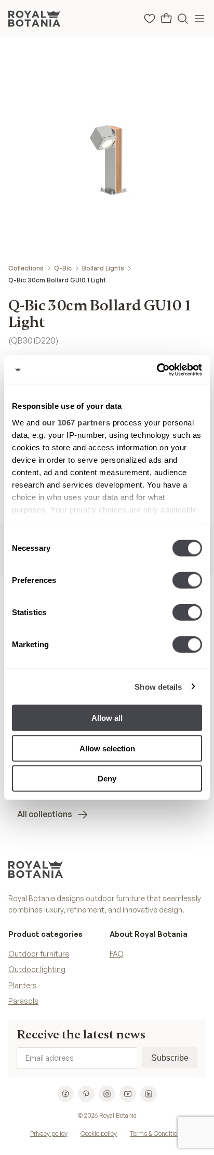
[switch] (187, 580)
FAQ (117, 953)
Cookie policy (99, 1133)
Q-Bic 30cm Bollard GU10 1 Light (57, 280)
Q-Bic (63, 268)
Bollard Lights (103, 268)
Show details (158, 686)
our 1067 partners (76, 422)
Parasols (23, 1000)
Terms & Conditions (157, 1133)
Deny (107, 778)
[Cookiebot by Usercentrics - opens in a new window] (156, 369)
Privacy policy (49, 1133)
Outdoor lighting (36, 969)
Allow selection (107, 748)
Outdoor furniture (38, 953)
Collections (26, 268)
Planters (22, 985)
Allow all (107, 718)
